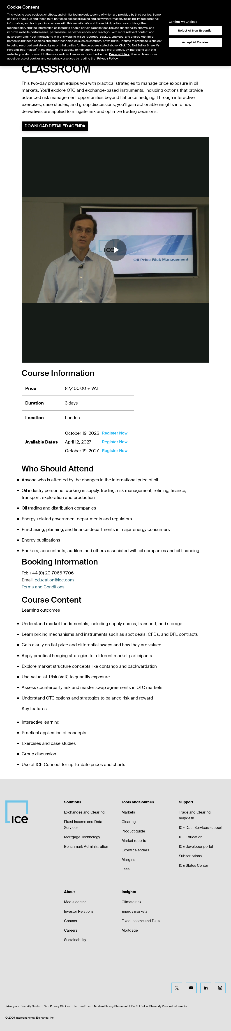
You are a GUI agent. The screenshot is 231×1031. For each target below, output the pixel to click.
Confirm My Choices (183, 22)
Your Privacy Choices (57, 1006)
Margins (128, 859)
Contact (70, 921)
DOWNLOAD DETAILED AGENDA (55, 126)
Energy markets (134, 911)
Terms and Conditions (43, 587)
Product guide (133, 831)
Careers (70, 930)
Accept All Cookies (195, 42)
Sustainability (75, 939)
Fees (125, 869)
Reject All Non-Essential (195, 30)
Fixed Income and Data (141, 921)
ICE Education (190, 837)
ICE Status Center (193, 865)
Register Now (114, 433)
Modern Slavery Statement (111, 1006)
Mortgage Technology (82, 837)
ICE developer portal (196, 846)
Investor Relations (78, 911)
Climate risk (131, 902)
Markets (128, 812)
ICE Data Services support (200, 827)
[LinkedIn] (205, 988)
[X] (176, 988)
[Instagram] (220, 988)
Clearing (129, 821)
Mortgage (130, 930)
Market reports (134, 840)
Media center (75, 902)
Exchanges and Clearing (84, 812)
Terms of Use (82, 1006)
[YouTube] (191, 988)
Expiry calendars (135, 850)
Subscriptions (190, 856)
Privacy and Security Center (22, 1006)
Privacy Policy (119, 54)
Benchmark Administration (86, 846)
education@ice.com (54, 580)
